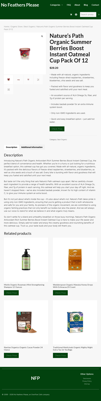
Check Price (57, 129)
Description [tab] (11, 147)
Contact (95, 5)
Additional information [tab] (32, 147)
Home (6, 26)
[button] (42, 36)
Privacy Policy (87, 381)
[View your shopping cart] (71, 14)
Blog (86, 5)
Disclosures (87, 378)
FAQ (69, 5)
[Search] (99, 14)
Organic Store (16, 26)
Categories (55, 5)
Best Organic (29, 26)
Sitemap (87, 384)
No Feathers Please (20, 4)
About (77, 5)
